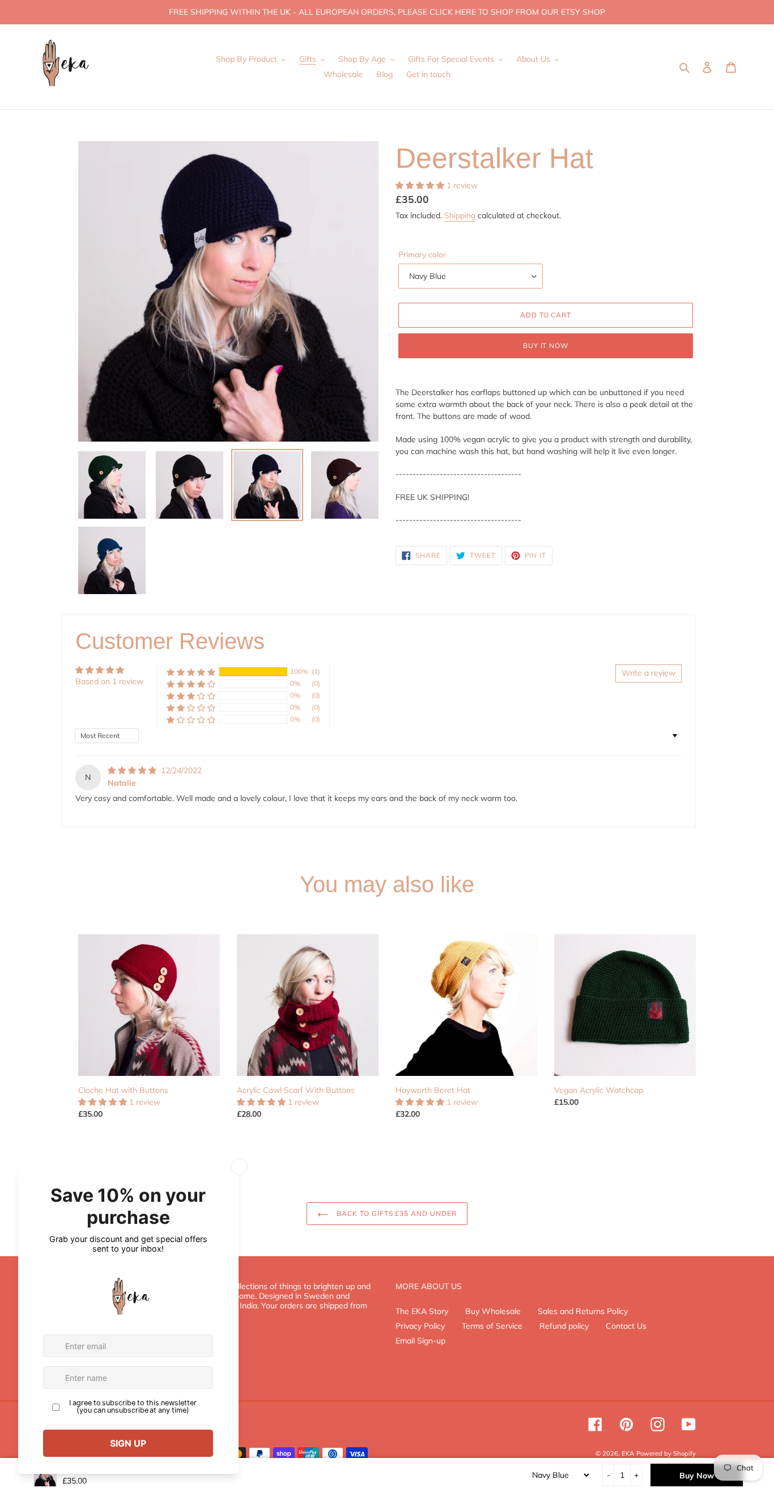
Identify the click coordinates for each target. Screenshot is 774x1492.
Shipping (459, 215)
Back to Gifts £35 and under (395, 1213)
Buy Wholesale (493, 1311)
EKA (628, 1453)
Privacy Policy (420, 1326)
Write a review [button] (648, 673)
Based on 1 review (109, 681)
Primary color (422, 254)
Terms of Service (492, 1326)
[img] (133, 770)
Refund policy (564, 1326)
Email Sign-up (420, 1341)
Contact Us (626, 1326)
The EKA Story (421, 1311)
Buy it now (546, 345)
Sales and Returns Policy (583, 1311)
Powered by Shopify (666, 1453)
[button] (420, 185)
